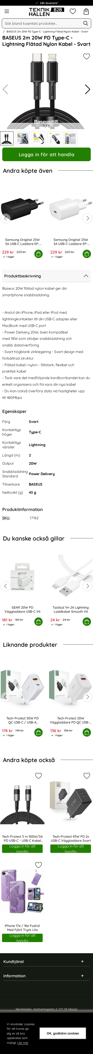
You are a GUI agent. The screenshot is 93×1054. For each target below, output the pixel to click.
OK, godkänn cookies (63, 1033)
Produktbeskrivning (22, 275)
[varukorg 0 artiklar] (86, 11)
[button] (88, 89)
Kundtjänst (13, 961)
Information (14, 975)
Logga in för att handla (46, 154)
